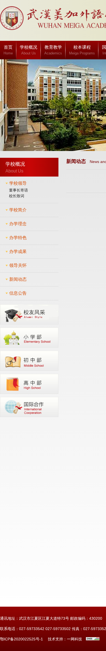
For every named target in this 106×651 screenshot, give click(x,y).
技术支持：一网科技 (65, 639)
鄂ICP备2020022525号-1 (21, 639)
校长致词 (16, 196)
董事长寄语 (18, 190)
